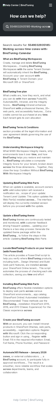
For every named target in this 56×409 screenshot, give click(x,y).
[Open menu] (50, 5)
